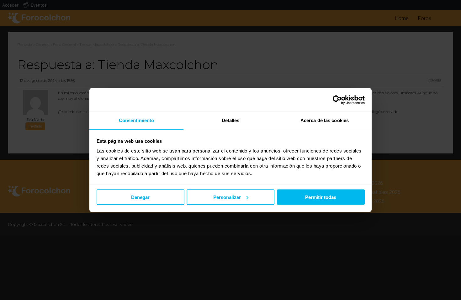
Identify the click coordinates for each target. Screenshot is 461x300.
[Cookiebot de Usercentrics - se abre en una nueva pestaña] (337, 99)
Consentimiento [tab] (136, 120)
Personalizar (227, 197)
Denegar (140, 197)
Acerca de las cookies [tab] (324, 120)
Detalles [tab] (231, 120)
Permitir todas (320, 197)
